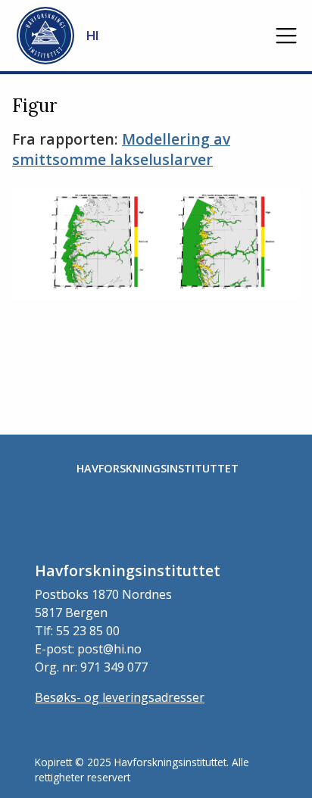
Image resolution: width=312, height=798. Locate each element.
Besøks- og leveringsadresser (119, 697)
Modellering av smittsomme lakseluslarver (121, 149)
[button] (286, 35)
